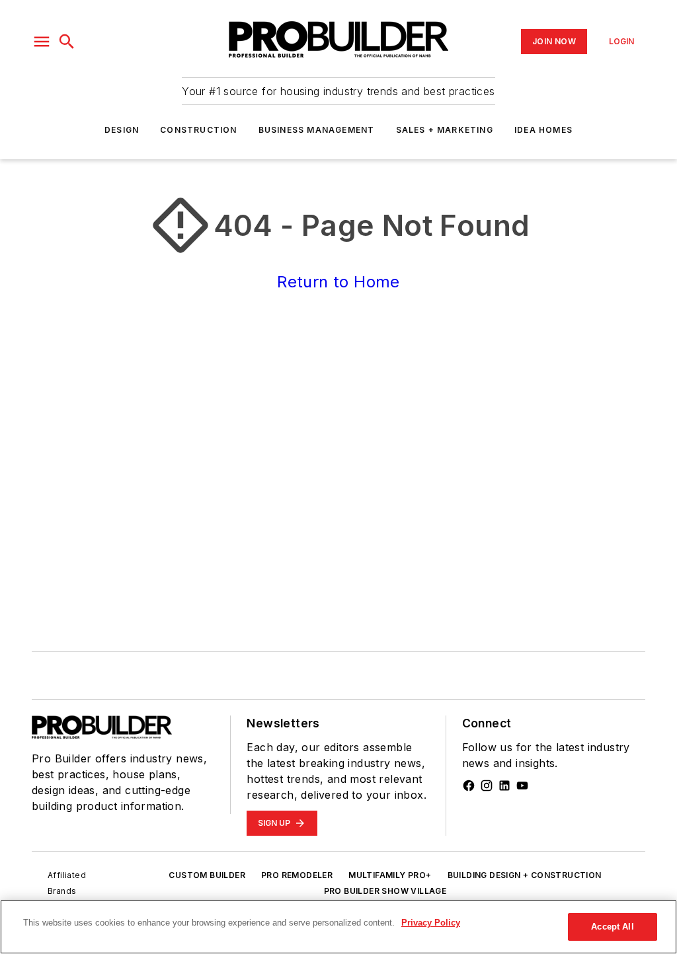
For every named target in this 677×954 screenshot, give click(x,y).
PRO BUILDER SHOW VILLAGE (385, 891)
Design (121, 130)
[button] (42, 42)
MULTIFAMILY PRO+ (389, 875)
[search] (67, 42)
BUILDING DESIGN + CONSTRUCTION (525, 875)
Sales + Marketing (444, 130)
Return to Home (338, 281)
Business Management (317, 130)
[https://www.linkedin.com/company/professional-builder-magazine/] (504, 785)
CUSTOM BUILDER (207, 875)
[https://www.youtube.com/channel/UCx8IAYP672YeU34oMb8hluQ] (522, 785)
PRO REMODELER (297, 875)
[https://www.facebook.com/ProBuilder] (468, 785)
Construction (198, 130)
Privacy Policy (430, 923)
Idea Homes (543, 130)
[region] (338, 927)
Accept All (612, 927)
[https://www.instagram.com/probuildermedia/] (486, 785)
